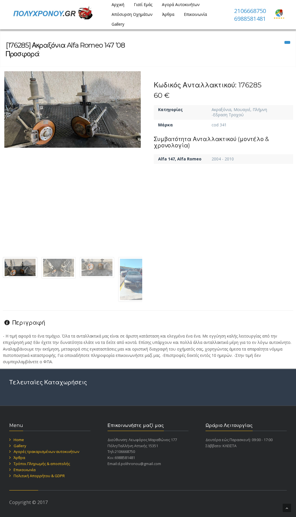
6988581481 (250, 19)
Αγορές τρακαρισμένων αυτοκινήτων (46, 451)
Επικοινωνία (195, 14)
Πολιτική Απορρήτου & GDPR (39, 475)
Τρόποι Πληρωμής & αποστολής (42, 463)
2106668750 (250, 11)
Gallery (118, 24)
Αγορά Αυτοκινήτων (181, 4)
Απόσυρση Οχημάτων (132, 14)
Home (19, 439)
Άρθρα (168, 14)
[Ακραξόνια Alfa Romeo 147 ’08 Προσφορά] (72, 109)
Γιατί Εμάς (143, 4)
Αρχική (118, 4)
